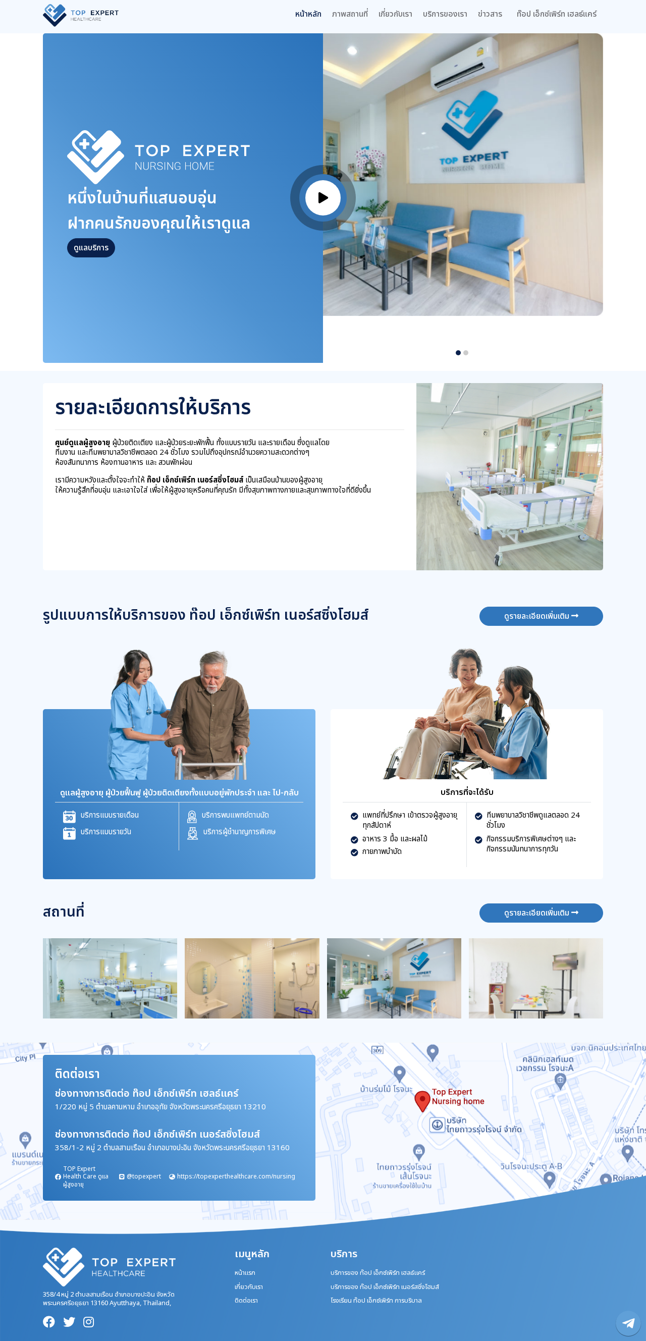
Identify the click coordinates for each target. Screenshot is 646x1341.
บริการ (344, 1254)
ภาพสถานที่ (350, 14)
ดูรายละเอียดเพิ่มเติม (537, 616)
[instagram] (88, 1322)
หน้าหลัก (308, 14)
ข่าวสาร (490, 14)
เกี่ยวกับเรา (395, 14)
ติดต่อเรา (246, 1301)
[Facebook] (49, 1322)
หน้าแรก (245, 1273)
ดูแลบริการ (91, 248)
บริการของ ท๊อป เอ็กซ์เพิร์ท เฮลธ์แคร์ (378, 1273)
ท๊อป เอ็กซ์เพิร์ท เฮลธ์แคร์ (557, 14)
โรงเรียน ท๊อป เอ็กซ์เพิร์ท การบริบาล (376, 1301)
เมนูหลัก (252, 1254)
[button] (458, 352)
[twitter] (69, 1322)
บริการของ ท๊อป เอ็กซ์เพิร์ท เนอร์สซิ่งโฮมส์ (385, 1287)
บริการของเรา (445, 14)
